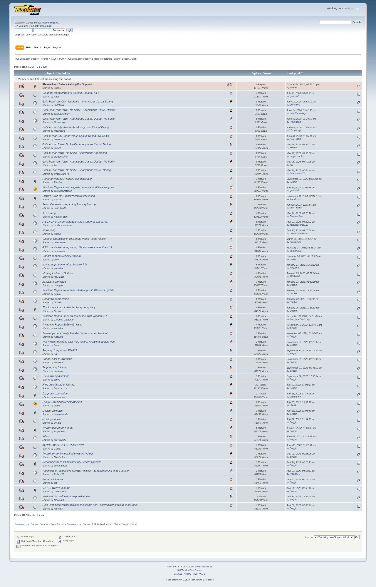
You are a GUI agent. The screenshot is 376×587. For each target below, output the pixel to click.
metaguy (58, 285)
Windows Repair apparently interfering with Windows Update (78, 290)
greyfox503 (60, 440)
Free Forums (196, 570)
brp (55, 482)
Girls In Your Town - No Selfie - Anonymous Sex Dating (74, 152)
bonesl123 (59, 139)
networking (48, 230)
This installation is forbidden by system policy (69, 307)
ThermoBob (60, 491)
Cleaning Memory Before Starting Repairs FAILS (70, 92)
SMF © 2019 (187, 566)
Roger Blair (60, 431)
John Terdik (60, 208)
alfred (57, 405)
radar (57, 96)
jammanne (59, 397)
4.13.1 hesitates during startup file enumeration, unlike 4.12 (77, 247)
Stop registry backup (54, 367)
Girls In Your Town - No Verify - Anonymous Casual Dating (76, 144)
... (30, 66)
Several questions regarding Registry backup (69, 204)
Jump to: (309, 537)
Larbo (57, 345)
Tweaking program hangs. (57, 427)
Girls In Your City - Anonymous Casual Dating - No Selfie (75, 136)
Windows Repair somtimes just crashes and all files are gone (78, 187)
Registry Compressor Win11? (59, 350)
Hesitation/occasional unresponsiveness (66, 496)
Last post (294, 73)
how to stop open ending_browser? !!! (64, 264)
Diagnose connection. (55, 393)
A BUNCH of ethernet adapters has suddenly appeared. (75, 221)
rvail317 (58, 199)
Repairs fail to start (53, 479)
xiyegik (57, 148)
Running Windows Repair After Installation (67, 178)
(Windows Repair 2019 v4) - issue (62, 324)
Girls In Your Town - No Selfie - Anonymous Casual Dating (76, 170)
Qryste (57, 422)
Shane (117, 58)
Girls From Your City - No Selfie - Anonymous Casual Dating (77, 101)
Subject (49, 73)
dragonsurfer (61, 156)
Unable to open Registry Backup (61, 256)
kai (55, 165)
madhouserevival (63, 225)
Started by (63, 73)
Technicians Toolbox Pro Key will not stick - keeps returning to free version (85, 470)
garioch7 (294, 96)
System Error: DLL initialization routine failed (68, 196)
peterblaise (59, 242)
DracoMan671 (61, 174)
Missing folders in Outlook (57, 273)
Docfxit (293, 284)
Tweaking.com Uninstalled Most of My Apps (68, 453)
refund (46, 436)
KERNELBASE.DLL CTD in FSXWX (63, 444)
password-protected (54, 281)
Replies (256, 73)
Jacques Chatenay (64, 319)
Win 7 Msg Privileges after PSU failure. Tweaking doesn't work (78, 341)
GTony (57, 448)
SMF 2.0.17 (173, 566)
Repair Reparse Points (55, 298)
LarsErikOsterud (63, 191)
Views (267, 73)
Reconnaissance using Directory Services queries (71, 462)
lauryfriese (295, 199)
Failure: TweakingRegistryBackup (62, 402)
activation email (43, 26)
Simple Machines (203, 566)
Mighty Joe (59, 457)
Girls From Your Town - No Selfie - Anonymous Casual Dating (78, 110)
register (54, 22)
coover (57, 294)
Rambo (58, 182)
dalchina (58, 371)
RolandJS (59, 474)
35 (33, 66)
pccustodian (60, 465)
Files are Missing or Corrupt (58, 384)
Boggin (125, 58)
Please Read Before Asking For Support (67, 84)
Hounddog (59, 122)
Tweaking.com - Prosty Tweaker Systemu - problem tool (74, 333)
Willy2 (57, 379)
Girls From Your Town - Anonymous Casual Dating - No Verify (78, 161)
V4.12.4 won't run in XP (56, 488)
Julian (133, 58)
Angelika (58, 268)
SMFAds (181, 570)
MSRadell (59, 276)
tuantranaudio (61, 414)
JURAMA (59, 105)
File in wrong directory (55, 376)
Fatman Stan (60, 216)
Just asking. (49, 213)
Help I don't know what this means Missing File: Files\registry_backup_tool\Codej (90, 504)
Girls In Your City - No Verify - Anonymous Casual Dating (75, 127)
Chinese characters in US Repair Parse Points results (74, 238)
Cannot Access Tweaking (57, 359)
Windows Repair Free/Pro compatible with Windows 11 (74, 316)
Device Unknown (52, 410)
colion (57, 259)
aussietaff (59, 362)
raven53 (58, 508)
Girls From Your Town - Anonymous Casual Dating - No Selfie (78, 118)
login (44, 22)
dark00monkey (62, 113)
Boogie (57, 234)
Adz (56, 354)
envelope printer (52, 419)
